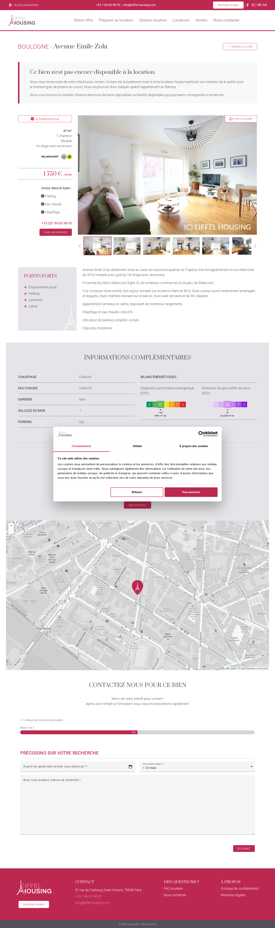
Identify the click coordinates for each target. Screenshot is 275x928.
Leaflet (232, 668)
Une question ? (137, 505)
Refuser (137, 492)
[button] (97, 246)
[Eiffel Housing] (21, 20)
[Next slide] (255, 245)
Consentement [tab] (81, 446)
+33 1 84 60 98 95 (108, 5)
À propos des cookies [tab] (193, 446)
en (265, 5)
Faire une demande (55, 232)
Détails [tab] (137, 446)
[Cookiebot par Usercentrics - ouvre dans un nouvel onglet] (201, 434)
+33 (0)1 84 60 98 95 (57, 223)
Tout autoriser (191, 492)
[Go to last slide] (80, 245)
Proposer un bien (228, 5)
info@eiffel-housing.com (139, 5)
